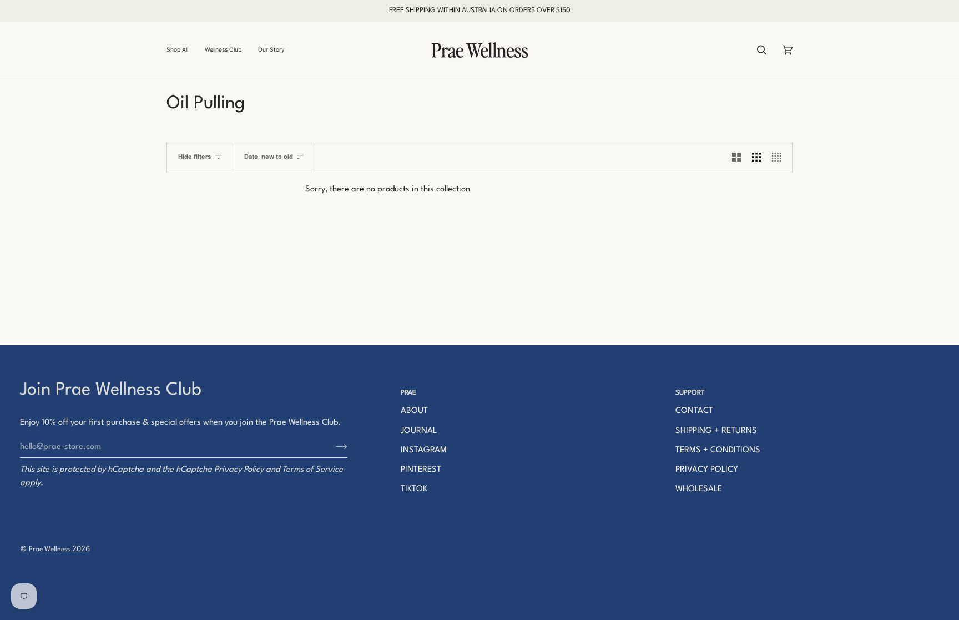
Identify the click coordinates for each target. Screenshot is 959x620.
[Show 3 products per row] (756, 157)
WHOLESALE (698, 489)
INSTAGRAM (424, 450)
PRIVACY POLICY (706, 470)
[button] (181, 50)
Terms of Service (312, 470)
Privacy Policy (239, 470)
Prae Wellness (49, 549)
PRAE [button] (408, 393)
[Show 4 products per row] (779, 157)
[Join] (332, 447)
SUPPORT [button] (690, 393)
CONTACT (694, 411)
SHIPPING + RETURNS (716, 431)
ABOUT (414, 411)
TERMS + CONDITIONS (717, 450)
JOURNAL (419, 431)
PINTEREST (421, 470)
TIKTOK (414, 489)
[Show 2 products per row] (736, 157)
